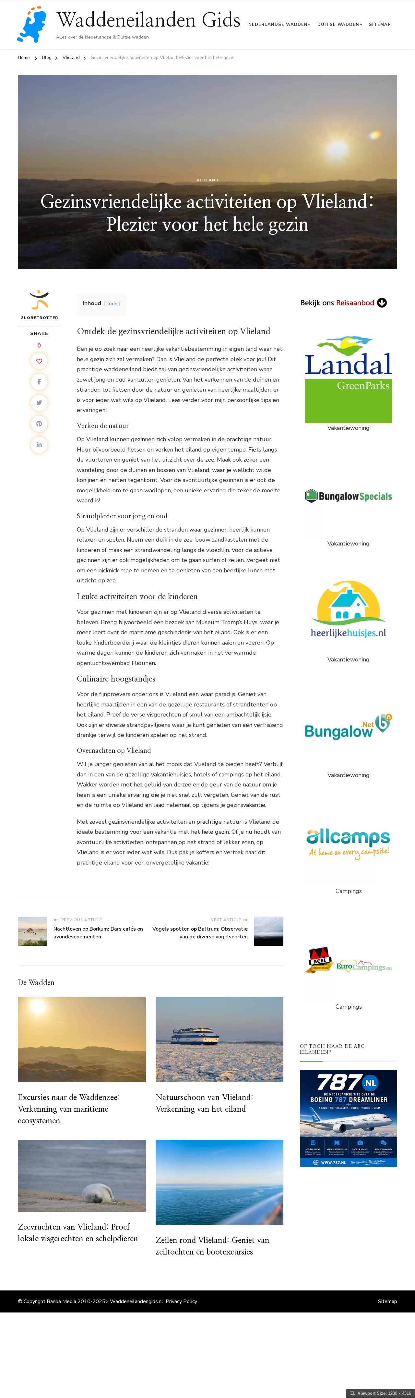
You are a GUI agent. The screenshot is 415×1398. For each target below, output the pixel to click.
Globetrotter (39, 317)
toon (112, 303)
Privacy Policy (181, 1301)
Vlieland (207, 180)
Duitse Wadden (338, 25)
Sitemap (380, 25)
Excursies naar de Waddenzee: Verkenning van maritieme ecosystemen (69, 1109)
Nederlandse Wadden (278, 25)
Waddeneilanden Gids (148, 20)
